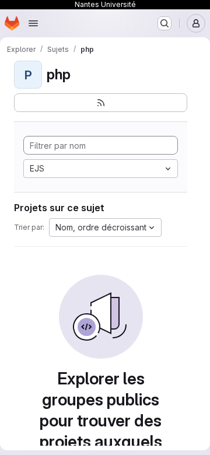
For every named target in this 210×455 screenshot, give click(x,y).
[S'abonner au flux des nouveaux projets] (100, 102)
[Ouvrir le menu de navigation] (33, 23)
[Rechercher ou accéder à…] (165, 23)
